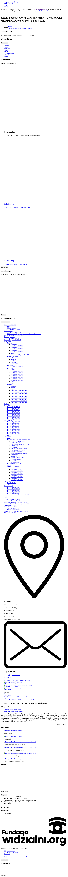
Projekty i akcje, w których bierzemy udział (15, 696)
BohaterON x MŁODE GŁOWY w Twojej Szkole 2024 (19, 699)
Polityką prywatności (41, 9)
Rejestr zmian (4, 810)
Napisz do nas (7, 677)
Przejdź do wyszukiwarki (10, 5)
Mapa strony (7, 6)
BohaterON (7, 698)
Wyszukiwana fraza (6, 35)
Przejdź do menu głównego (11, 2)
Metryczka (3, 795)
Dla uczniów (7, 695)
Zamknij (41, 11)
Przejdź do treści (8, 3)
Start (5, 693)
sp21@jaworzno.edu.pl (14, 675)
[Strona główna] (34, 13)
